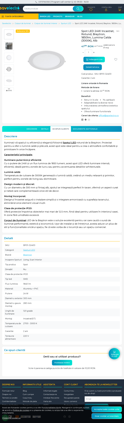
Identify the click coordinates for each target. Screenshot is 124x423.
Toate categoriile (14, 16)
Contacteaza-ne (50, 394)
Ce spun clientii (60, 129)
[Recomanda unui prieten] (89, 119)
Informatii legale (50, 391)
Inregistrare (69, 394)
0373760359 (44, 2)
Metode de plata (30, 401)
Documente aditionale (85, 129)
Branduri (69, 16)
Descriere (32, 129)
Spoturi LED (66, 23)
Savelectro (6, 23)
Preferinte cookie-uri (11, 418)
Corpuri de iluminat (23, 23)
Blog (79, 16)
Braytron (27, 255)
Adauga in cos (95, 59)
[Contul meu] (106, 8)
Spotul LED (69, 142)
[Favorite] (90, 8)
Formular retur (8, 391)
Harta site (47, 401)
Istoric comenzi (70, 401)
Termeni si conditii (9, 398)
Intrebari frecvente (51, 398)
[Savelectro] (10, 9)
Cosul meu (27, 398)
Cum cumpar (28, 394)
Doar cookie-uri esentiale (107, 416)
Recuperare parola (71, 398)
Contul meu (69, 391)
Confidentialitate (9, 401)
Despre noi (6, 394)
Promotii (57, 16)
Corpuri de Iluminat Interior (45, 23)
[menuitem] (9, 34)
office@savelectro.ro (109, 115)
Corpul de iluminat (15, 220)
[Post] (83, 119)
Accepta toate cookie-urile (106, 409)
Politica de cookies (21, 410)
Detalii (44, 129)
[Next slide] (9, 88)
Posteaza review (62, 362)
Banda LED (45, 16)
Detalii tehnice (92, 67)
